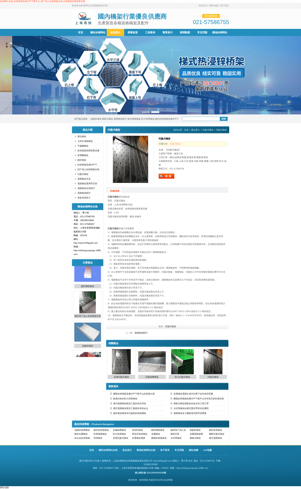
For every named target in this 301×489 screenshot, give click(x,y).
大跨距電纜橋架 (85, 141)
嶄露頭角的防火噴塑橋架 (125, 398)
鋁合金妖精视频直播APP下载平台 (83, 435)
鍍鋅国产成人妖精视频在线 (87, 293)
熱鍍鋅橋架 (95, 119)
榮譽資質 (133, 32)
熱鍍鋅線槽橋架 (197, 439)
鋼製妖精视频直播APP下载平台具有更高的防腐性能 (199, 398)
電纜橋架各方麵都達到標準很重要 (190, 413)
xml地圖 (207, 450)
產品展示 (115, 32)
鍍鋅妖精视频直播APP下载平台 (170, 119)
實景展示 (168, 32)
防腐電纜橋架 (100, 431)
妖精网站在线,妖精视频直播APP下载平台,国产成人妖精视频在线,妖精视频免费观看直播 (42, 1)
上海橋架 (155, 439)
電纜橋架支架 (84, 179)
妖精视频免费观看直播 (88, 150)
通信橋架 (81, 136)
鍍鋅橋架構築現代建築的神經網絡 (129, 413)
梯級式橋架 (107, 119)
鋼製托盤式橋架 (216, 431)
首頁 (80, 32)
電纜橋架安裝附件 (86, 188)
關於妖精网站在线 (108, 450)
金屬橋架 (155, 431)
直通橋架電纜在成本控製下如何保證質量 (193, 393)
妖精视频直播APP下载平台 (89, 164)
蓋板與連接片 (84, 197)
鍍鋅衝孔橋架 (177, 439)
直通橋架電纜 (138, 435)
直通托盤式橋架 (121, 377)
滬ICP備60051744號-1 (90, 460)
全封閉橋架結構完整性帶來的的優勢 (191, 408)
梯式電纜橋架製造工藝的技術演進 (129, 403)
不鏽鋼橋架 (82, 146)
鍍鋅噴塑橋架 (87, 352)
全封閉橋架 (176, 435)
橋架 (115, 439)
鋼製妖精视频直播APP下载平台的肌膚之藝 (134, 393)
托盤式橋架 (82, 174)
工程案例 (150, 32)
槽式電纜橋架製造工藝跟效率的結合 (130, 408)
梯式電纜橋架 (134, 119)
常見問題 (202, 32)
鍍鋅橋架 (81, 160)
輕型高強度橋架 (139, 431)
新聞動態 (185, 32)
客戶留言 (224, 5)
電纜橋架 (136, 439)
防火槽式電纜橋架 (102, 439)
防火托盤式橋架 (182, 377)
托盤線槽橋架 (151, 377)
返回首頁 (203, 5)
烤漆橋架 (98, 435)
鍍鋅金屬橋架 (81, 431)
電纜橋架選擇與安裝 (87, 183)
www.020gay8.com (162, 460)
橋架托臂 (175, 431)
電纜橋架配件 (120, 119)
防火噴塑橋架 (147, 119)
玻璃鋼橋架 (82, 155)
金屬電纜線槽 (196, 431)
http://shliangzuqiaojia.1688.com (192, 468)
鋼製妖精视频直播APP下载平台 (160, 435)
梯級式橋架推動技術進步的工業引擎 (191, 403)
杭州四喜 (143, 480)
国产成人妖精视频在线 (88, 169)
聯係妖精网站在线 (146, 450)
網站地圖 (214, 5)
